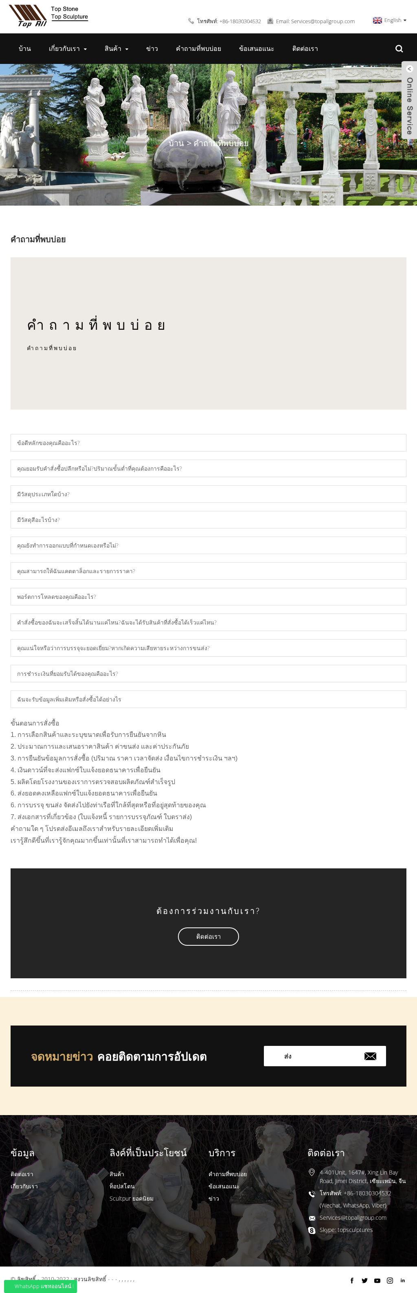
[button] (208, 936)
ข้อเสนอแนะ (256, 48)
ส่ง (288, 1056)
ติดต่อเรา (305, 48)
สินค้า (113, 48)
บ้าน (25, 48)
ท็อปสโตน (122, 1186)
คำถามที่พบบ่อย (198, 48)
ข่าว (152, 48)
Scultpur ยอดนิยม (132, 1198)
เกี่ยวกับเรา (64, 48)
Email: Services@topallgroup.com (315, 21)
